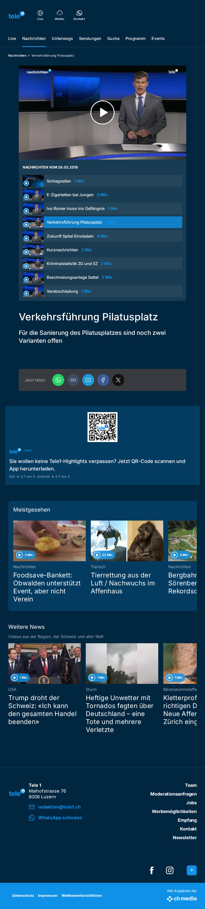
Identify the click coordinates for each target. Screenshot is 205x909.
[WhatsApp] (58, 380)
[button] (73, 380)
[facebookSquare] (152, 870)
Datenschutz (23, 895)
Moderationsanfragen (173, 794)
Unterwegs (62, 38)
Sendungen (90, 38)
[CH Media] (182, 898)
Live (12, 38)
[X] (118, 380)
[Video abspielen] (102, 113)
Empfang (187, 820)
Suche (113, 38)
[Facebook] (103, 380)
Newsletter (185, 837)
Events (158, 38)
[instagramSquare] (170, 870)
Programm (136, 38)
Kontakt (188, 828)
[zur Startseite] (16, 15)
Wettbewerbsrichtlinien (82, 895)
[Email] (88, 380)
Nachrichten (34, 38)
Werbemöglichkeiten (174, 811)
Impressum (48, 895)
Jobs (191, 802)
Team (191, 785)
